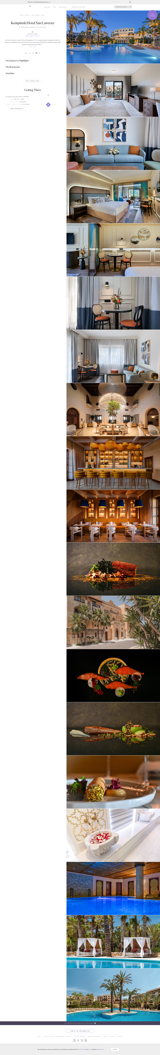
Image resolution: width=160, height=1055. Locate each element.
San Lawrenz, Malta (38, 15)
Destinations (47, 7)
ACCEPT (115, 1049)
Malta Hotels (24, 15)
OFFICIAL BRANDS (79, 1036)
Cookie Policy (100, 1049)
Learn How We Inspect (32, 36)
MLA (21, 104)
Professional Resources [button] (121, 7)
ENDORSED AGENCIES (94, 1036)
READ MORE (32, 46)
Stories (54, 7)
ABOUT (39, 1036)
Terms (89, 1049)
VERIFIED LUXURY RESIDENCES (53, 1036)
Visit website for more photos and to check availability (79, 1023)
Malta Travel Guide (32, 81)
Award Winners (63, 7)
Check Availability (17, 108)
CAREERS (68, 1036)
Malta (35, 40)
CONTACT (120, 1036)
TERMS (105, 1036)
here (49, 2)
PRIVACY (112, 1036)
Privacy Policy (81, 1049)
